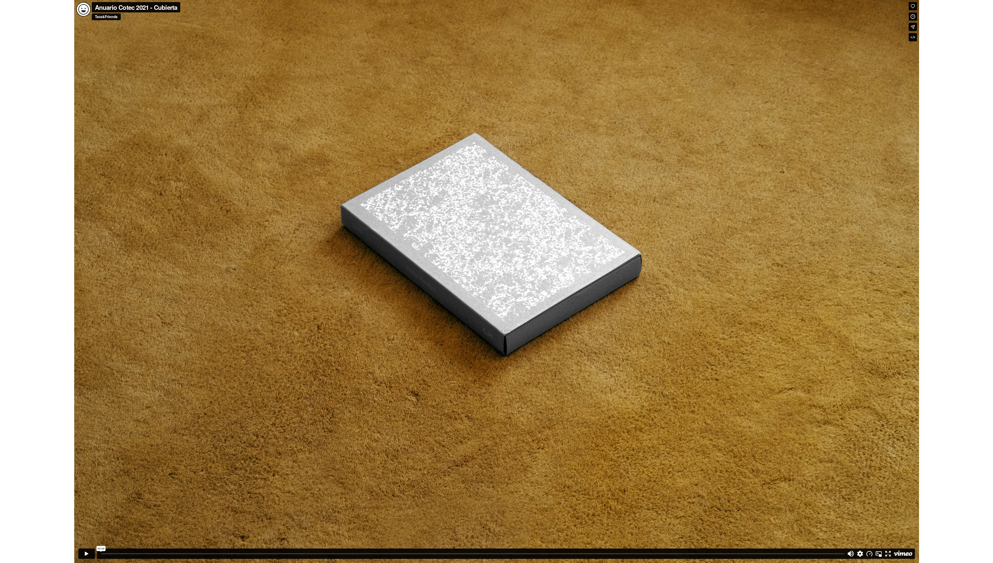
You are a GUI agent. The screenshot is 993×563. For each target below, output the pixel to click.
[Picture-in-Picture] (879, 554)
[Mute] (851, 554)
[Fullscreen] (888, 554)
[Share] (913, 27)
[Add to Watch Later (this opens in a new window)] (913, 16)
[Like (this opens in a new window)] (913, 6)
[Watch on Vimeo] (903, 554)
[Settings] (860, 554)
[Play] (86, 554)
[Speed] (869, 554)
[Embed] (913, 37)
